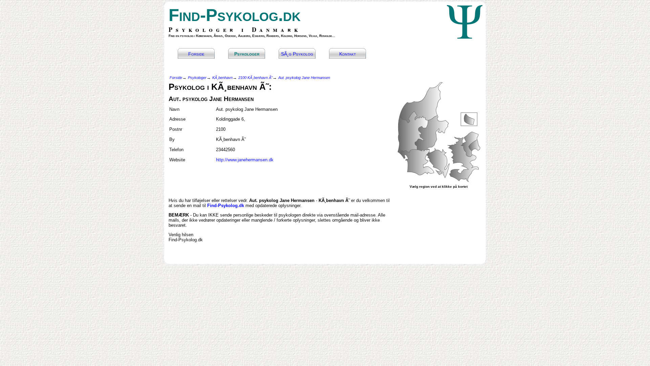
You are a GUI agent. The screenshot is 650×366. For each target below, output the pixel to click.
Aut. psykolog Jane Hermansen (304, 78)
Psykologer (246, 54)
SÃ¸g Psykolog (297, 54)
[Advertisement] (208, 177)
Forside (196, 54)
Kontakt (347, 54)
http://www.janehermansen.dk (245, 159)
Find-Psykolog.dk (235, 15)
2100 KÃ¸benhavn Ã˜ (255, 78)
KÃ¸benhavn (222, 78)
